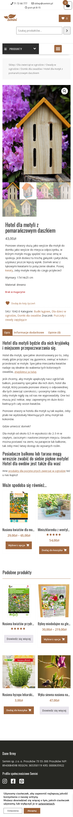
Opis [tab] (7, 332)
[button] (58, 48)
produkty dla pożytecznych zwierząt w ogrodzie (37, 471)
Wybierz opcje (16, 545)
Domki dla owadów (31, 69)
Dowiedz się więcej (19, 639)
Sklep (12, 64)
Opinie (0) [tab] (54, 332)
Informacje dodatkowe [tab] (29, 332)
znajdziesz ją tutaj (25, 372)
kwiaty (9, 270)
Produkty (16, 49)
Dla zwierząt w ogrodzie (30, 64)
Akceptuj (32, 810)
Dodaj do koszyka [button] (52, 550)
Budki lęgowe (42, 311)
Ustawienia (13, 810)
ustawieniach (46, 804)
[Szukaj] (67, 30)
